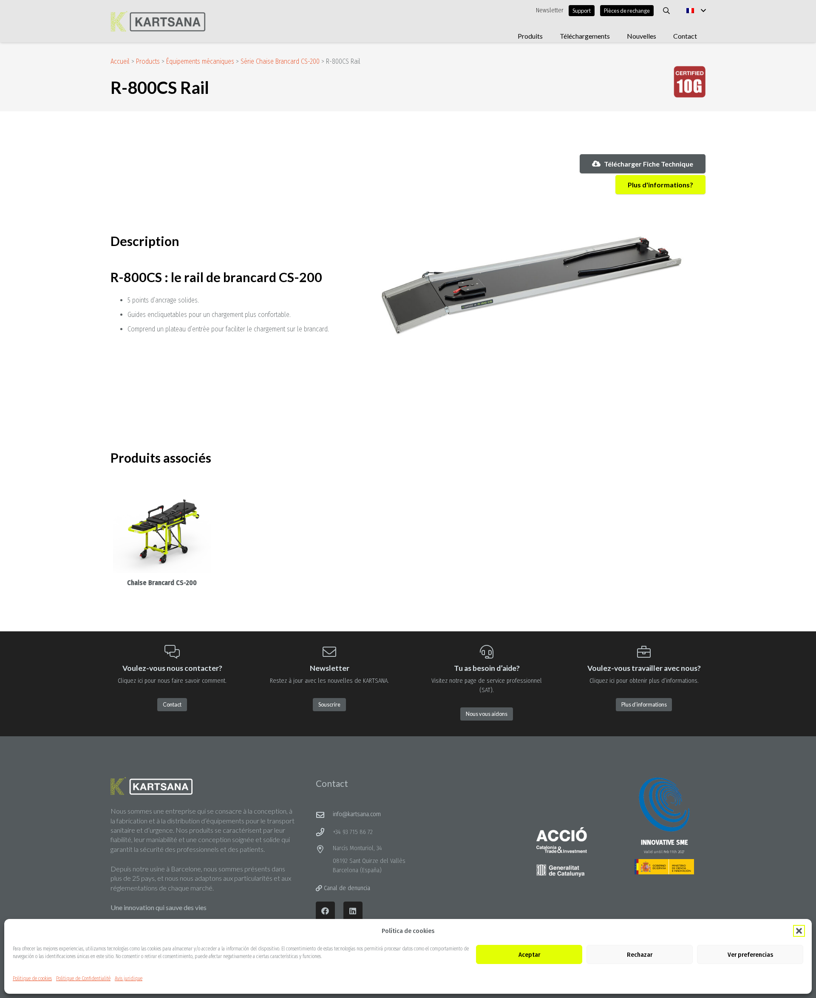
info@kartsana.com (357, 814)
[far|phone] (324, 832)
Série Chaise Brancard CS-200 (280, 61)
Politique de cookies (32, 978)
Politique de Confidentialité (83, 978)
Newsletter (550, 10)
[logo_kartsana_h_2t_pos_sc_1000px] (158, 21)
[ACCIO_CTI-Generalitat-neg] (562, 852)
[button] (799, 931)
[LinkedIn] (353, 911)
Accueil (120, 61)
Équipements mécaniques (200, 61)
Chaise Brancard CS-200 (162, 583)
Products (148, 61)
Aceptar (529, 954)
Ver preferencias (750, 954)
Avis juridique (128, 978)
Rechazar (639, 954)
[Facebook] (325, 911)
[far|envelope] (324, 815)
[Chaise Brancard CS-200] (162, 530)
